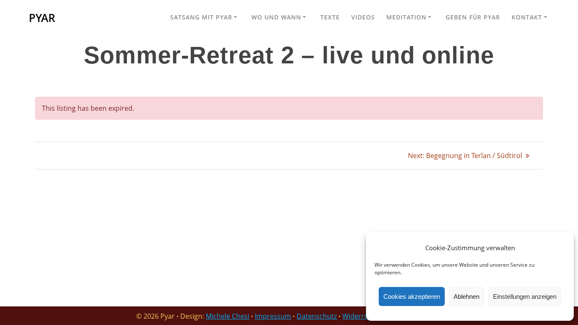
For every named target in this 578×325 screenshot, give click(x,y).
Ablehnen (466, 296)
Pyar (42, 18)
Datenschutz (317, 316)
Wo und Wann (276, 17)
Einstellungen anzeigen (524, 296)
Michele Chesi (227, 316)
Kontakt (527, 17)
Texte (330, 17)
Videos (363, 17)
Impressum (273, 316)
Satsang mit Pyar (201, 17)
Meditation (406, 17)
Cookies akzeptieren (411, 296)
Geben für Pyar (473, 17)
